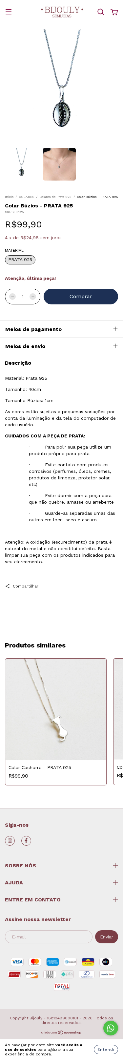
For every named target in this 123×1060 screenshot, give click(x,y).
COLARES (26, 197)
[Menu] (8, 12)
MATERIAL (14, 250)
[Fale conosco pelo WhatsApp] (110, 1028)
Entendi (105, 1049)
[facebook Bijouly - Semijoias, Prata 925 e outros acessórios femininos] (26, 841)
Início (9, 197)
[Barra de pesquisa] (100, 12)
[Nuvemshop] (61, 1033)
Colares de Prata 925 (55, 197)
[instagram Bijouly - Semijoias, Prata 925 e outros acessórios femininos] (10, 841)
